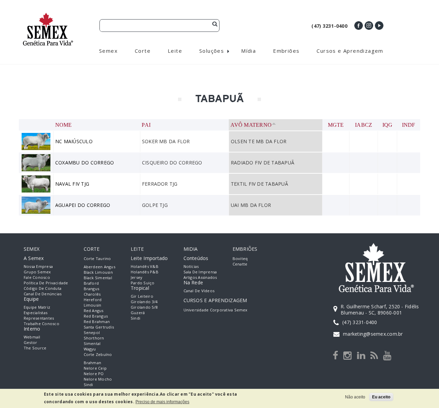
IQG (387, 125)
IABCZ (363, 125)
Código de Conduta (42, 288)
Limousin (93, 305)
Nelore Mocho (98, 379)
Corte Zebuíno (98, 354)
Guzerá (138, 312)
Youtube (379, 25)
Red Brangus (96, 316)
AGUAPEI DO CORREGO (82, 205)
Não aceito (355, 397)
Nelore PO (94, 373)
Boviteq (240, 258)
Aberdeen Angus (99, 266)
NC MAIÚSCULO (74, 141)
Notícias (191, 266)
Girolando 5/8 (144, 307)
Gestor (30, 342)
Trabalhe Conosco (41, 323)
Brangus (91, 288)
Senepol (92, 332)
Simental (92, 343)
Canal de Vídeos (199, 290)
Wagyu (90, 348)
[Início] (48, 15)
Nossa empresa (38, 266)
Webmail (32, 336)
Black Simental (98, 277)
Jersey (136, 277)
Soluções (211, 50)
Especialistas (35, 312)
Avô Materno (251, 125)
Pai (146, 125)
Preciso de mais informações (162, 401)
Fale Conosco (37, 277)
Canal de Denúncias (42, 293)
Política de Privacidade (46, 282)
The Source (35, 347)
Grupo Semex (37, 271)
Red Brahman (97, 321)
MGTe (336, 125)
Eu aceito (381, 397)
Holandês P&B (144, 271)
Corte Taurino (97, 258)
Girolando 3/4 (144, 301)
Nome (63, 125)
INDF (408, 125)
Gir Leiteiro (142, 296)
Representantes (39, 318)
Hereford (93, 299)
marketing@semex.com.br (373, 334)
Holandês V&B (144, 266)
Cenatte (240, 264)
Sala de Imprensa (200, 271)
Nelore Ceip (95, 368)
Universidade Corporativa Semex (215, 309)
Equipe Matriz (37, 307)
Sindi (88, 384)
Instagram (369, 25)
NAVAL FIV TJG (72, 184)
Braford (91, 283)
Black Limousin (98, 272)
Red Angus (94, 310)
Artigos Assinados (200, 277)
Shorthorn (94, 338)
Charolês (92, 294)
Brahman (93, 362)
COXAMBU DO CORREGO (84, 162)
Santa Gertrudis (99, 327)
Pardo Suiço (143, 282)
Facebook (358, 25)
